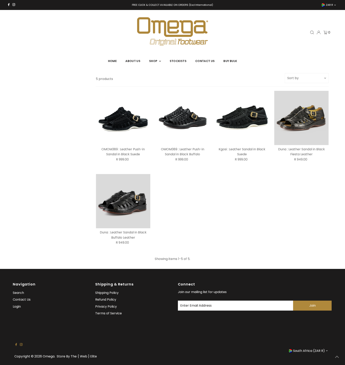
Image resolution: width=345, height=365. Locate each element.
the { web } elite (84, 356)
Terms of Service (108, 313)
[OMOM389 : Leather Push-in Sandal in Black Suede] (123, 118)
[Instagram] (13, 5)
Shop (153, 61)
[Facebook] (9, 5)
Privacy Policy (106, 306)
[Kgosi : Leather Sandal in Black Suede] (242, 118)
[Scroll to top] (337, 357)
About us (132, 61)
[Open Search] (312, 32)
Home (112, 61)
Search (18, 292)
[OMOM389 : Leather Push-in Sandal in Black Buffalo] (182, 118)
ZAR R (329, 5)
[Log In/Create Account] (318, 32)
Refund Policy (105, 299)
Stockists (178, 61)
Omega (49, 356)
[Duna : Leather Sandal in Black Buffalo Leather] (123, 201)
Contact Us (205, 61)
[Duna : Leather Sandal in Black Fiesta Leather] (301, 118)
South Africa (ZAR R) (309, 350)
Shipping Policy (107, 292)
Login (17, 306)
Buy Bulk (230, 61)
